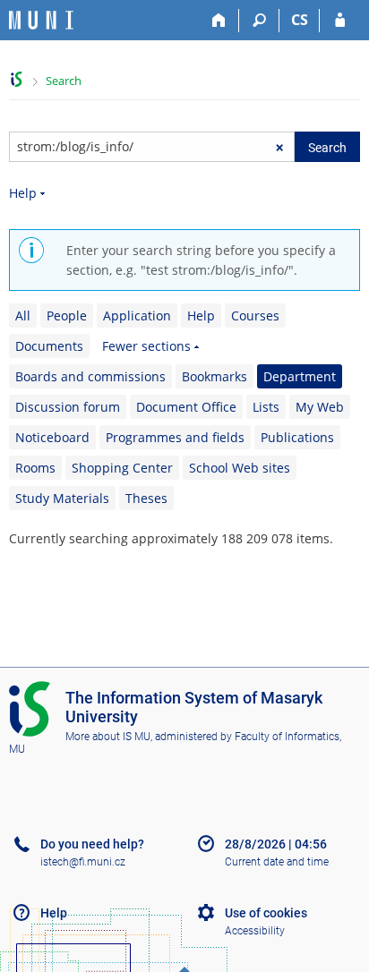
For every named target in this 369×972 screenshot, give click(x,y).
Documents (49, 345)
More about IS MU (107, 736)
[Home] (219, 20)
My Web (320, 406)
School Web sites (239, 467)
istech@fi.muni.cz (82, 862)
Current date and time (277, 862)
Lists (266, 406)
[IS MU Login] (340, 20)
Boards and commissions (90, 376)
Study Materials (62, 498)
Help (23, 192)
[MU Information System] (16, 79)
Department (299, 376)
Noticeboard (52, 437)
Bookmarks (214, 376)
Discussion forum (67, 406)
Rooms (35, 467)
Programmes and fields (175, 437)
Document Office (186, 406)
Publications (297, 437)
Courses (255, 315)
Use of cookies (266, 913)
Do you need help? (92, 844)
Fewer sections (146, 345)
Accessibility (255, 931)
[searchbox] (152, 147)
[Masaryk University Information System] (41, 20)
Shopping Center (122, 467)
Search (64, 80)
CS (299, 20)
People (67, 315)
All (22, 315)
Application (137, 315)
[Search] (259, 20)
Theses (146, 498)
